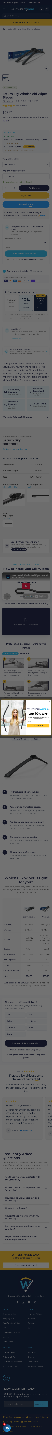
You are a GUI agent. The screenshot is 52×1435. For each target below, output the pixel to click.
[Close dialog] (49, 702)
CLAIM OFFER (38, 725)
